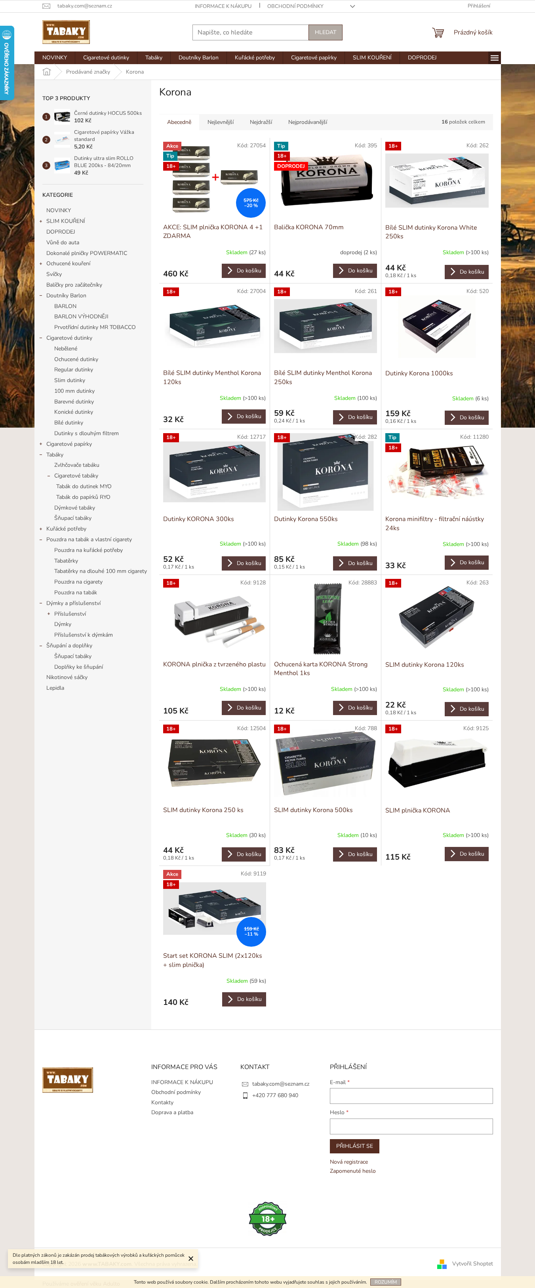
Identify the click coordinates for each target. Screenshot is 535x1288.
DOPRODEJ (60, 232)
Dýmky (62, 624)
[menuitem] (54, 57)
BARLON (65, 306)
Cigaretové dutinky (69, 338)
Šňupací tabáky (72, 518)
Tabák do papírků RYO (83, 497)
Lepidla (55, 688)
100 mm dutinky (74, 391)
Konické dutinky (73, 412)
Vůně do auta (63, 242)
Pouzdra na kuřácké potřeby (88, 550)
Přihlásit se (354, 1146)
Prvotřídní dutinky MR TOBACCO (95, 327)
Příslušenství (70, 614)
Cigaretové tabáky (76, 475)
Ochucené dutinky (76, 359)
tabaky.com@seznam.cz (280, 1084)
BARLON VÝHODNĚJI (81, 316)
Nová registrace (349, 1162)
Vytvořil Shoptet (472, 1263)
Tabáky (54, 455)
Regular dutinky (73, 369)
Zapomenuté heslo (353, 1171)
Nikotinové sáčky (67, 677)
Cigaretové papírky (69, 444)
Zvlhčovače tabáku (76, 465)
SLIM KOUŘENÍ (65, 221)
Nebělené (65, 348)
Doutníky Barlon (66, 295)
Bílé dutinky (68, 422)
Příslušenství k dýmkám (83, 635)
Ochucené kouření (68, 263)
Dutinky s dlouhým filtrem (86, 433)
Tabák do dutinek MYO (84, 486)
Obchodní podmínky (295, 6)
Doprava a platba (172, 1112)
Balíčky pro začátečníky (74, 285)
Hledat (325, 32)
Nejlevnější (221, 122)
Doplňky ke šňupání (78, 667)
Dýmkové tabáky (74, 508)
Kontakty (162, 1102)
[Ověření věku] (267, 1218)
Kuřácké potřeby (66, 529)
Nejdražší (261, 122)
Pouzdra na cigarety (78, 582)
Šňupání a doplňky (69, 645)
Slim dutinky (69, 380)
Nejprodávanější (307, 122)
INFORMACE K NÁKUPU (223, 6)
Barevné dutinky (74, 401)
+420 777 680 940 (275, 1095)
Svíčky (54, 274)
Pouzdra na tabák (75, 592)
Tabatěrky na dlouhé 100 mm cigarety (100, 571)
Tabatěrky (66, 561)
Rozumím (386, 1282)
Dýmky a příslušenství (73, 603)
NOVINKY (58, 210)
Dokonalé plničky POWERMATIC (86, 253)
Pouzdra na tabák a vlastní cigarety (89, 539)
